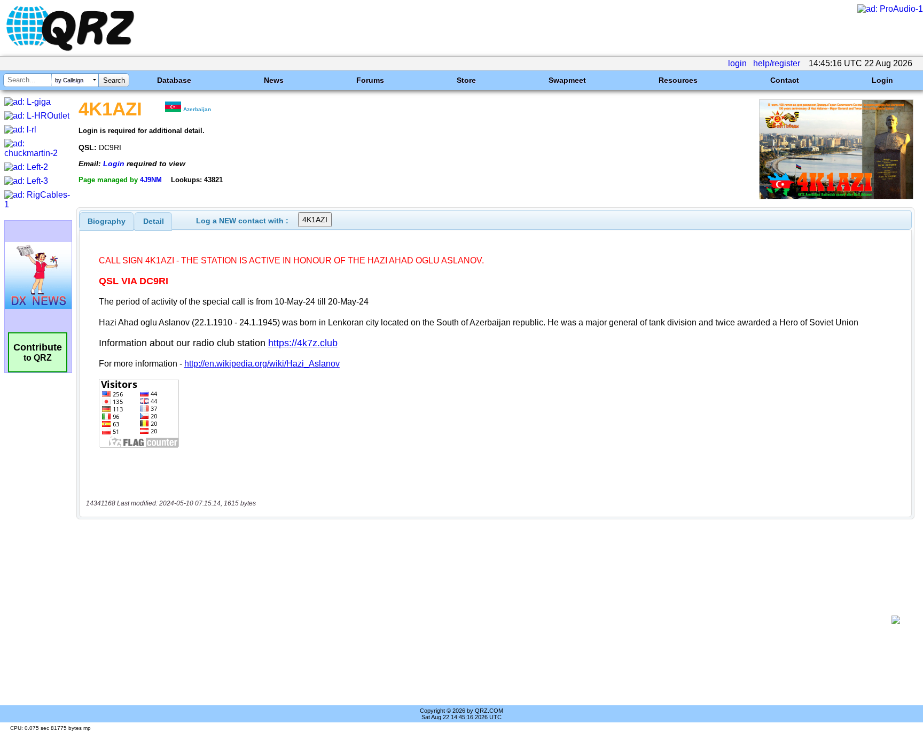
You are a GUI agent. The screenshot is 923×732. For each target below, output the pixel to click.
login (737, 63)
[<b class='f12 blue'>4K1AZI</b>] (836, 196)
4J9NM (151, 180)
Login (882, 80)
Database (174, 80)
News (274, 80)
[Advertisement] (485, 620)
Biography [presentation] (107, 221)
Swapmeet (567, 80)
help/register (776, 63)
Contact (784, 80)
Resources (678, 80)
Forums (370, 80)
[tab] (107, 221)
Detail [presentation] (153, 221)
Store (466, 80)
